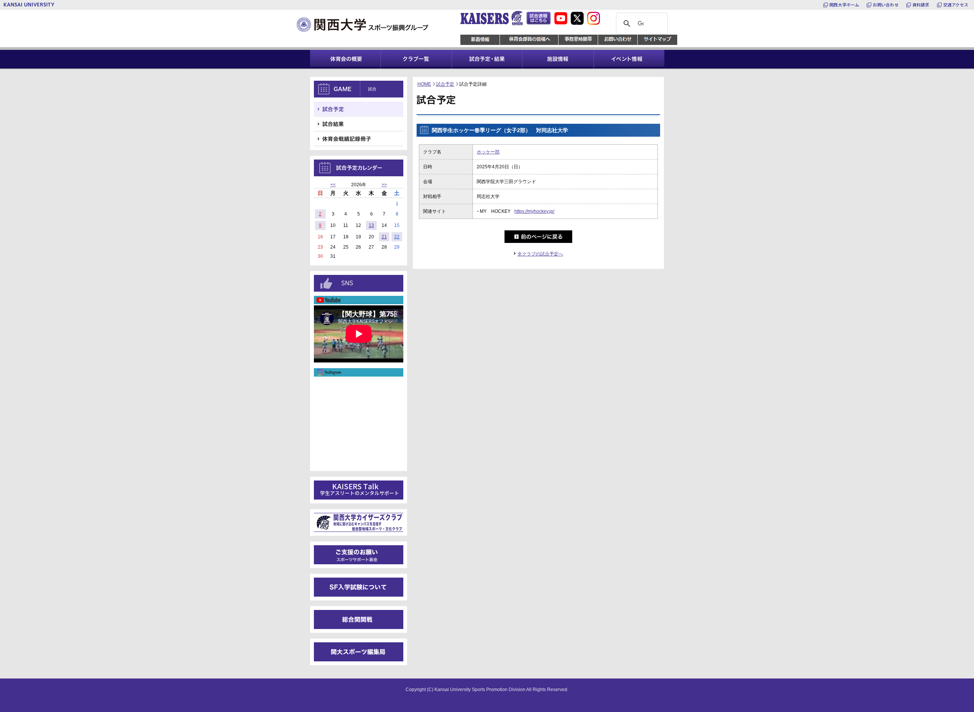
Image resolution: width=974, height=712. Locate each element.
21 (384, 236)
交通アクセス (955, 5)
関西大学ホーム (844, 5)
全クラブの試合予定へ (540, 254)
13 (371, 225)
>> (384, 184)
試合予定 (445, 84)
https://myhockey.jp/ (534, 211)
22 (396, 236)
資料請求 (920, 5)
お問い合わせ (885, 5)
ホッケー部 (488, 152)
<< (333, 184)
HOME (424, 84)
